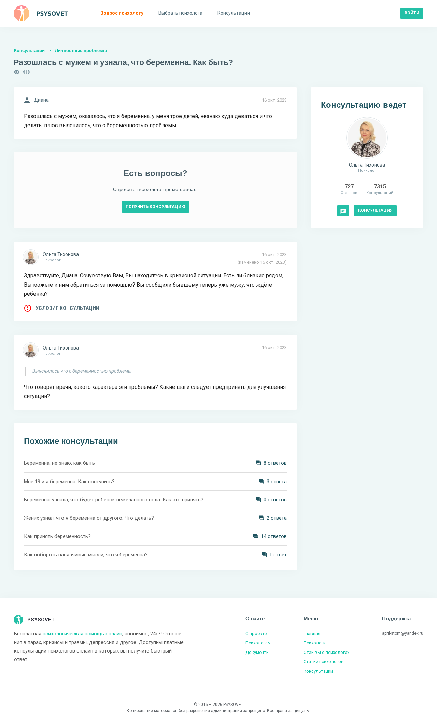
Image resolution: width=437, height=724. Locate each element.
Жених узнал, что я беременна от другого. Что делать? (89, 518)
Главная (312, 633)
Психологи (315, 642)
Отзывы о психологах (326, 652)
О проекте (256, 633)
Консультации (29, 50)
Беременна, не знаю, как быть (59, 463)
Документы (257, 652)
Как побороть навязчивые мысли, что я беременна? (86, 555)
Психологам (258, 642)
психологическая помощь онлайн (82, 634)
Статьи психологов (324, 661)
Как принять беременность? (57, 536)
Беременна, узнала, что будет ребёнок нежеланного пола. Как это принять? (113, 500)
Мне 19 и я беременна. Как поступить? (69, 481)
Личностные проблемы (81, 50)
